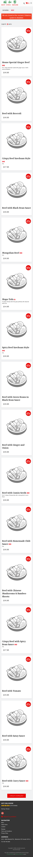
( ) (28, 3)
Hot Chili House (7, 803)
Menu (2, 822)
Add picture (28, 30)
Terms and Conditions (6, 831)
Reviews (3, 829)
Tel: (5, 841)
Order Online (4, 824)
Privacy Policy (4, 833)
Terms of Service (19, 854)
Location (3, 826)
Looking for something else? (16, 795)
